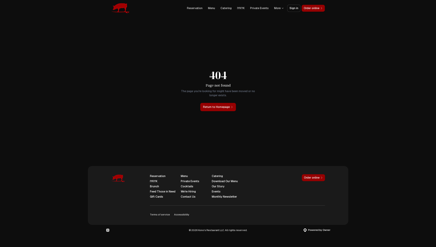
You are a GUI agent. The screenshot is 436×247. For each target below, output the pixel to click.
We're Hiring (188, 191)
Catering (226, 8)
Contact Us (188, 196)
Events (216, 191)
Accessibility (181, 214)
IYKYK (241, 8)
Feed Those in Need (162, 191)
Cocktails (187, 186)
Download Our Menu (225, 181)
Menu (211, 8)
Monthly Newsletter (224, 196)
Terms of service (160, 214)
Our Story (218, 186)
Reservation (194, 8)
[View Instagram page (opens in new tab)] (108, 230)
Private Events (259, 8)
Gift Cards (156, 196)
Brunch (154, 186)
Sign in (294, 8)
